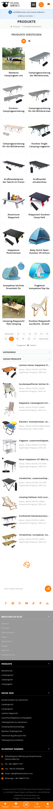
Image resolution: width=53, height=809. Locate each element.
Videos (4, 637)
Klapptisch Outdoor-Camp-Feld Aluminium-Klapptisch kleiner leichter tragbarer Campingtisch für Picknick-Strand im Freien (39, 216)
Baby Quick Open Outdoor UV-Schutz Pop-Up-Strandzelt (39, 251)
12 (30, 334)
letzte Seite (43, 339)
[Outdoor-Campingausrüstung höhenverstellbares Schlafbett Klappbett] (13, 94)
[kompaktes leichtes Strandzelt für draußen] (13, 271)
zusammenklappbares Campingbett (16, 717)
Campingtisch (7, 679)
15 (47, 334)
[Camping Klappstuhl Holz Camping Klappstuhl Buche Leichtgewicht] (13, 307)
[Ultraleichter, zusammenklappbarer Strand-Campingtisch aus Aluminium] (9, 484)
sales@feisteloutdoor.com (22, 773)
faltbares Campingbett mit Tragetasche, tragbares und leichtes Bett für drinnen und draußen (13, 74)
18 (17, 339)
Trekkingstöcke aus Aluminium (14, 722)
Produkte (5, 628)
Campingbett (6, 684)
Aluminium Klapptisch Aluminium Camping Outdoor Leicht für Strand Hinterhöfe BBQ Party (14, 216)
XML (38, 798)
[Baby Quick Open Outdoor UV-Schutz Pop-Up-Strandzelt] (39, 236)
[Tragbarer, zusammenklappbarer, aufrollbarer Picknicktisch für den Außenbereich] (9, 446)
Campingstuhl (7, 675)
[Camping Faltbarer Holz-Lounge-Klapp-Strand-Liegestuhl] (9, 503)
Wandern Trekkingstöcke (11, 731)
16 (6, 339)
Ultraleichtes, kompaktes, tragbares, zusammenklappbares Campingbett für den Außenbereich (34, 534)
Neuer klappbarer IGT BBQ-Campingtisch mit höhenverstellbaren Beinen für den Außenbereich (34, 459)
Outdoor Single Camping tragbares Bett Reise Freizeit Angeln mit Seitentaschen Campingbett (39, 145)
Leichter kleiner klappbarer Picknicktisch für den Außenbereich (34, 365)
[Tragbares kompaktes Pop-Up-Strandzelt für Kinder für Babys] (39, 271)
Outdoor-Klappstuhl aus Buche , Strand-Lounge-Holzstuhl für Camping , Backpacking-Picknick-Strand (39, 322)
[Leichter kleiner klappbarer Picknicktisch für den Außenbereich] (9, 371)
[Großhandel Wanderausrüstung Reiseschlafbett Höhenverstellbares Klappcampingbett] (9, 522)
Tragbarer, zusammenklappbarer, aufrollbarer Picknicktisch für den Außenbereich (34, 440)
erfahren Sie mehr (25, 16)
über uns (5, 650)
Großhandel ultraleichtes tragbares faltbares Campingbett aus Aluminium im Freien (39, 180)
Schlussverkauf (7, 632)
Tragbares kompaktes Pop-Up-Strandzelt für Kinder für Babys (39, 287)
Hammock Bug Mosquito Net (13, 735)
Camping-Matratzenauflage (12, 726)
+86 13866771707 (15, 764)
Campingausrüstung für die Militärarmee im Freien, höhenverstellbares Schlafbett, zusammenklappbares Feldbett (39, 110)
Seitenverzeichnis (28, 798)
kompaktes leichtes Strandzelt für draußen (13, 287)
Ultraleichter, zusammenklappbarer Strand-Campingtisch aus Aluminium (34, 478)
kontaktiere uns (8, 654)
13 (35, 334)
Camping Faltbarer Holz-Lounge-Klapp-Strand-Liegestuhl (34, 497)
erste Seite (9, 334)
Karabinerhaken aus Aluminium (14, 700)
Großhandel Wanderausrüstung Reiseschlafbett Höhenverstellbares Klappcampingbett (34, 516)
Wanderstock (7, 670)
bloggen (4, 646)
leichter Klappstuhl (9, 713)
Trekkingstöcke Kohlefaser (12, 740)
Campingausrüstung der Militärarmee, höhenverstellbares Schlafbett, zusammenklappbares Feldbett (39, 74)
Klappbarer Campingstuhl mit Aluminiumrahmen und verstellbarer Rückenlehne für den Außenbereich (34, 403)
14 (41, 334)
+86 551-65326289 (16, 768)
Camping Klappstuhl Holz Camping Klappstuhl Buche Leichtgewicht (13, 322)
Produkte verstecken (32, 26)
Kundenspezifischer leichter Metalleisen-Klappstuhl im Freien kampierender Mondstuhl (34, 384)
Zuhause (16, 26)
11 (24, 334)
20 (29, 339)
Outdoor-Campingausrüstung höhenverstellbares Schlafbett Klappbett (13, 110)
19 (23, 339)
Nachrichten (6, 641)
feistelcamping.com (31, 795)
